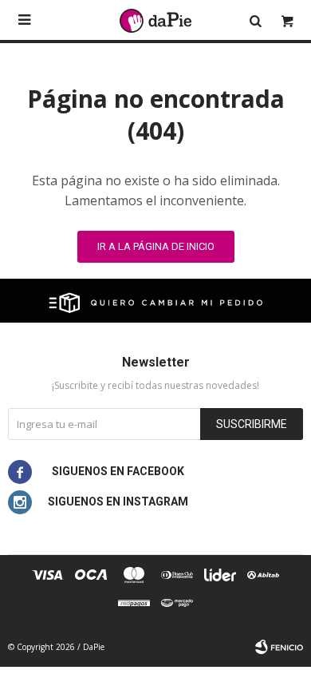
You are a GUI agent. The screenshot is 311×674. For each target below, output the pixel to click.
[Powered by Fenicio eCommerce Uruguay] (279, 647)
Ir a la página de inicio (156, 246)
